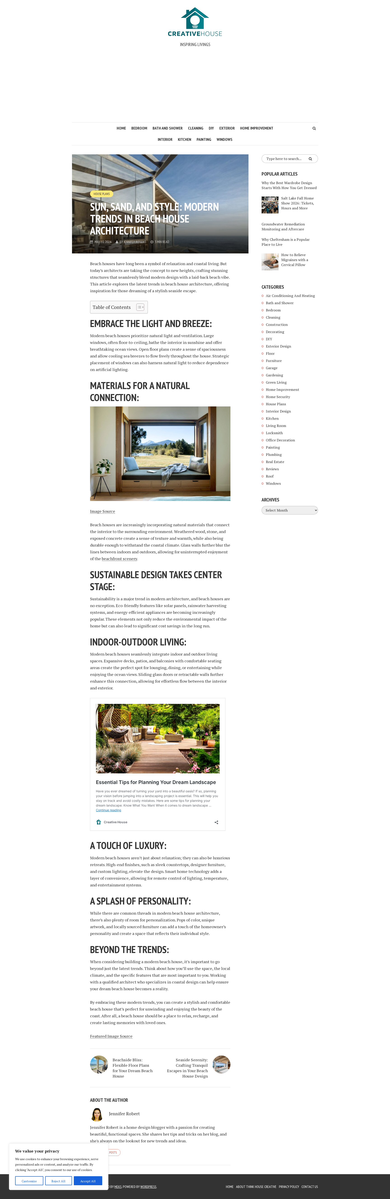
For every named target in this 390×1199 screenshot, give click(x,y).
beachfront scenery (119, 558)
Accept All (88, 1181)
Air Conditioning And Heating (290, 295)
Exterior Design (278, 346)
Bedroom (139, 128)
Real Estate (275, 461)
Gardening (274, 375)
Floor (270, 353)
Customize (29, 1181)
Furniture (274, 360)
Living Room (276, 425)
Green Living (276, 382)
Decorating (275, 331)
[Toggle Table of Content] (138, 307)
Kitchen (184, 139)
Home (121, 128)
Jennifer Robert (135, 241)
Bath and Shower (168, 128)
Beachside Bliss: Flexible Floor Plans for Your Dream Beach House (133, 1068)
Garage (271, 367)
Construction (277, 324)
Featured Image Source (111, 1036)
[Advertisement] (195, 88)
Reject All (58, 1181)
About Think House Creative (256, 1186)
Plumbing (274, 454)
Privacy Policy (289, 1186)
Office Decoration (280, 440)
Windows (224, 139)
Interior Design (278, 411)
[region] (58, 1166)
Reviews (272, 468)
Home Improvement (256, 128)
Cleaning (195, 128)
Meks (118, 1186)
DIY (211, 128)
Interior (165, 139)
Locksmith (274, 432)
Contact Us (310, 1186)
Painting (204, 139)
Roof (270, 476)
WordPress (148, 1186)
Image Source (102, 511)
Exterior (227, 128)
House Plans (102, 194)
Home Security (278, 396)
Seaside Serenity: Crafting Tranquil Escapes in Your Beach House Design (187, 1068)
